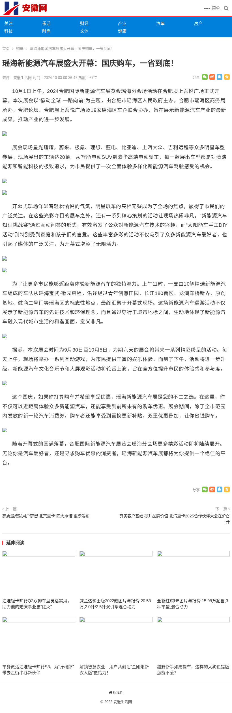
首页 (6, 48)
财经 (84, 23)
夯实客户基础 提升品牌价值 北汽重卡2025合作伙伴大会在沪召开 (174, 519)
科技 (8, 31)
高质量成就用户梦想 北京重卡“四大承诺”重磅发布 (45, 516)
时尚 (46, 31)
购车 (19, 48)
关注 (8, 23)
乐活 (46, 23)
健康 (122, 31)
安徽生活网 (122, 702)
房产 (198, 23)
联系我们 (116, 692)
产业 (122, 23)
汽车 (160, 23)
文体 (84, 31)
